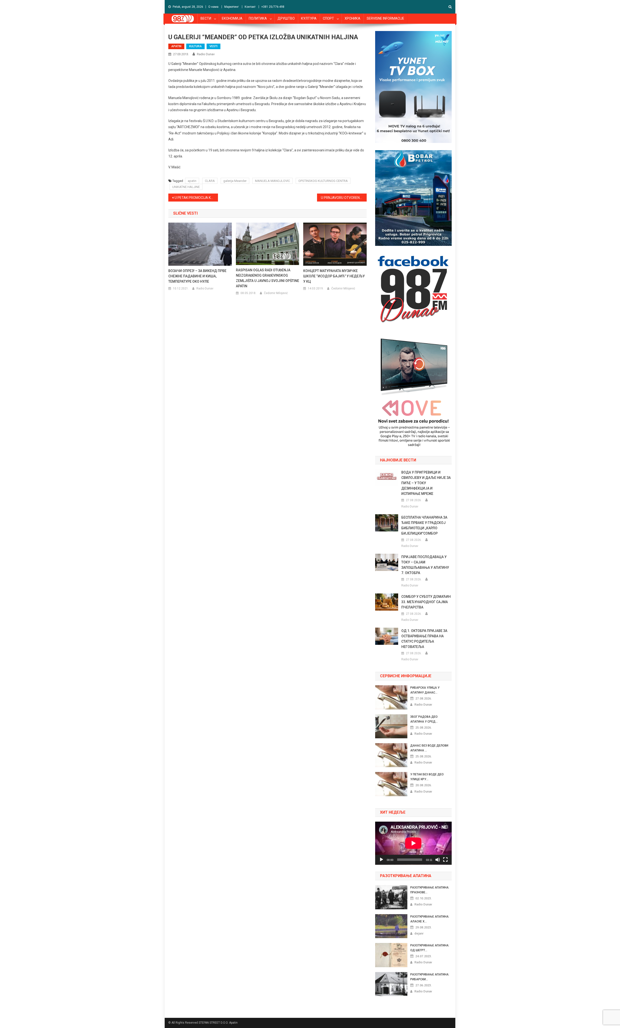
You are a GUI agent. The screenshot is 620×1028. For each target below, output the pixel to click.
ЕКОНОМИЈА (232, 18)
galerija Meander (235, 181)
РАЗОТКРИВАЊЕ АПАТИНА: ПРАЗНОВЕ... (429, 890)
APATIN (176, 46)
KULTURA (195, 46)
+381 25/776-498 (272, 6)
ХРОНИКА (352, 18)
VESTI (213, 46)
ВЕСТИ (206, 18)
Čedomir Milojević (276, 293)
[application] (413, 843)
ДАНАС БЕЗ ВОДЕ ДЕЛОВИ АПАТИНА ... (429, 748)
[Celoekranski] (445, 859)
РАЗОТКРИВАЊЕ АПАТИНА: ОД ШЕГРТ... (429, 948)
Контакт (250, 6)
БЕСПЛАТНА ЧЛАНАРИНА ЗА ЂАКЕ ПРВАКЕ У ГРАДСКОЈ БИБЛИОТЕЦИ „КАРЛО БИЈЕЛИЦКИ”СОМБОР (424, 525)
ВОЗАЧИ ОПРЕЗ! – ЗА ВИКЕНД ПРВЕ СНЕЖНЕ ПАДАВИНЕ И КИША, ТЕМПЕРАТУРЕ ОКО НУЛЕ (197, 276)
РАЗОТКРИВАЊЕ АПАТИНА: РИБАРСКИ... (429, 977)
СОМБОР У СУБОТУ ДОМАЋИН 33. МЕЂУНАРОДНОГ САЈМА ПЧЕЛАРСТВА (426, 602)
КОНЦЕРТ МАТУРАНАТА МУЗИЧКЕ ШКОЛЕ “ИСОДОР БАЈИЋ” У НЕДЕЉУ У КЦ (334, 276)
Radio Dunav (206, 54)
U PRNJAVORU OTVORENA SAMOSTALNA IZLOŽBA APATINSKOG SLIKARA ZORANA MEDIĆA (344, 198)
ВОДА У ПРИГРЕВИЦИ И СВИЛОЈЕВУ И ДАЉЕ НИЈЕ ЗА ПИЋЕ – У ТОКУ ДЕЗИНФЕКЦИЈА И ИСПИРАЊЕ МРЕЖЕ (426, 483)
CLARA (210, 181)
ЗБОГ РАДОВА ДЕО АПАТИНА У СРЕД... (424, 719)
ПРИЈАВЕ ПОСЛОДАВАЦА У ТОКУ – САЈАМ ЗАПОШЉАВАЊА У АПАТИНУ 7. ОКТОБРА (425, 565)
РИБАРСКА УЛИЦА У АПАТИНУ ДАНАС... (425, 690)
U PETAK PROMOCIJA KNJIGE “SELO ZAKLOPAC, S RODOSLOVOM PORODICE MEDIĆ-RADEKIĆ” (196, 198)
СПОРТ (328, 18)
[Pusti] (381, 859)
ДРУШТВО (286, 18)
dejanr (419, 933)
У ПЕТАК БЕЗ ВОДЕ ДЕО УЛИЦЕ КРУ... (427, 777)
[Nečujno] (437, 859)
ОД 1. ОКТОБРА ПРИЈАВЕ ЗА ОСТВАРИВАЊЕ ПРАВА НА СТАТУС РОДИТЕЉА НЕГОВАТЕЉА (424, 639)
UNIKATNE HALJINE (186, 187)
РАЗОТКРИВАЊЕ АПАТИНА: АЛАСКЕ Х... (429, 919)
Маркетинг (231, 6)
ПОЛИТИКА (258, 18)
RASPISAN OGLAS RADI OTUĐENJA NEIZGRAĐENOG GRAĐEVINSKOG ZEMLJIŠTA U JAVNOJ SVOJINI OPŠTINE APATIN (267, 278)
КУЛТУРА (309, 18)
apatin (192, 181)
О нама (213, 6)
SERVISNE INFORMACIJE (385, 18)
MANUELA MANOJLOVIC (272, 181)
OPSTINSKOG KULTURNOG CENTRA (323, 181)
